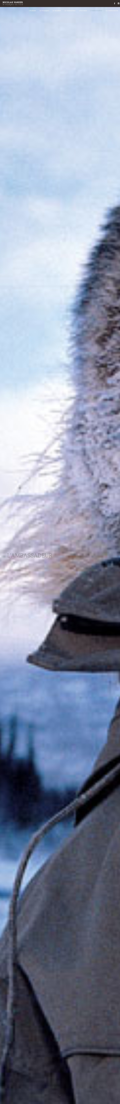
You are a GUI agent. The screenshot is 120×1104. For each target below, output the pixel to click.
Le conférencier (112, 10)
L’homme (32, 10)
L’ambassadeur (96, 10)
